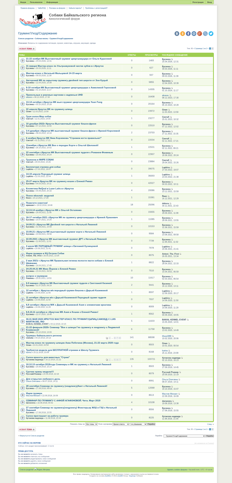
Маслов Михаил (33, 396)
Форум (23, 2)
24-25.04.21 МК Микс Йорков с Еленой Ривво (51, 269)
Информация (52, 2)
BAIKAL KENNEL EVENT (37, 324)
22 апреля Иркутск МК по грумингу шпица (49, 109)
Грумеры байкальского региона (44, 335)
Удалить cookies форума (177, 470)
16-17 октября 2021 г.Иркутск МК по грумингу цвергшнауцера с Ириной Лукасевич (72, 217)
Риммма (30, 278)
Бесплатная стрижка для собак (43, 167)
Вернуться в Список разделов (32, 436)
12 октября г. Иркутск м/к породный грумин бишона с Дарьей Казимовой (67, 290)
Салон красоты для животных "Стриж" (48, 357)
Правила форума (27, 8)
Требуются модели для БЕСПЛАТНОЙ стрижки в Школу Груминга (62, 350)
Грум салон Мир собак (38, 116)
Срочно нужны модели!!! (40, 371)
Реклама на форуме (57, 8)
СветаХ (29, 119)
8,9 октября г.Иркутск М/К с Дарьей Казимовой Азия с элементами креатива (68, 304)
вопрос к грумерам (36, 276)
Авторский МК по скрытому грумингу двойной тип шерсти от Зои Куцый (67, 80)
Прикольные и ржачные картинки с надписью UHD (54, 95)
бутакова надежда (34, 360)
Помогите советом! (37, 203)
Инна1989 (166, 336)
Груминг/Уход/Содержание (37, 33)
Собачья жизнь (41, 38)
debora (165, 203)
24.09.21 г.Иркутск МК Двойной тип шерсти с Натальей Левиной (61, 224)
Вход (209, 2)
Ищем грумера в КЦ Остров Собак (45, 253)
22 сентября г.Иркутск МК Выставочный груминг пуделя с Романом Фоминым (69, 152)
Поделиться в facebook (188, 33)
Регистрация (198, 2)
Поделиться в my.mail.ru (194, 33)
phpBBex (108, 476)
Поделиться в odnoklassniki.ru (182, 33)
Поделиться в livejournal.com (205, 33)
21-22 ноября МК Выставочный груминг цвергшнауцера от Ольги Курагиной (69, 58)
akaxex (29, 97)
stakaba (29, 338)
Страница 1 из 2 (200, 48)
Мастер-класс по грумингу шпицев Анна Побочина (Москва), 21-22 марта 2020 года (72, 343)
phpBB (120, 476)
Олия (28, 111)
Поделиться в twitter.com (211, 33)
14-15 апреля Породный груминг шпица (48, 174)
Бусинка (30, 61)
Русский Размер (33, 374)
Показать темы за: (77, 424)
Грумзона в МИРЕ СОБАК (40, 159)
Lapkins (29, 169)
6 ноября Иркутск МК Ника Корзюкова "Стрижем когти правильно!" (64, 138)
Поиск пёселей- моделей (40, 195)
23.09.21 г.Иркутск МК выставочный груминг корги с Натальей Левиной (66, 231)
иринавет (30, 205)
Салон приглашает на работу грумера (47, 416)
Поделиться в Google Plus (199, 33)
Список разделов (25, 38)
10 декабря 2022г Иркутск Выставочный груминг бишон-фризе (61, 123)
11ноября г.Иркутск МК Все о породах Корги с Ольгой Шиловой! (62, 145)
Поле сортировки (105, 424)
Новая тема (23, 48)
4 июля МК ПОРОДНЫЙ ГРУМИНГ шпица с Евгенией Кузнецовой (62, 246)
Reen (28, 198)
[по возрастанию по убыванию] (143, 424)
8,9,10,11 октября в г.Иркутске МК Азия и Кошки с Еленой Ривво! (62, 312)
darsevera (30, 403)
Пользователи (36, 2)
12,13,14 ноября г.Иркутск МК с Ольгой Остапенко (54, 210)
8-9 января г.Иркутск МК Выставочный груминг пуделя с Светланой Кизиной (69, 283)
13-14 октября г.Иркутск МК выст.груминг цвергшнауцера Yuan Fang (64, 102)
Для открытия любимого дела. (43, 379)
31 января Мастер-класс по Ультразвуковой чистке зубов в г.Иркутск (65, 66)
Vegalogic (132, 476)
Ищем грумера (34, 393)
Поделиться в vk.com (177, 33)
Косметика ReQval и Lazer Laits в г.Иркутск (50, 188)
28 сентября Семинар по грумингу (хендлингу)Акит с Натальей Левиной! (66, 386)
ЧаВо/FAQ (42, 8)
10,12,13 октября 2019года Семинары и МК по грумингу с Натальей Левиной (68, 364)
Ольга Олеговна (33, 381)
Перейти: (158, 436)
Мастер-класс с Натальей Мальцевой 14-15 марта (54, 73)
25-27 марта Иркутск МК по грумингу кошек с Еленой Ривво (59, 181)
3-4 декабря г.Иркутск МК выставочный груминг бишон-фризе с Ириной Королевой (73, 131)
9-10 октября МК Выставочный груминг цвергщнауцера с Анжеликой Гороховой (71, 87)
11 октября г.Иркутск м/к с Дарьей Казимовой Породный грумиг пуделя (66, 297)
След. (209, 424)
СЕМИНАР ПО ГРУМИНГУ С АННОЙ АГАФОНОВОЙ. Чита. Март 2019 (63, 400)
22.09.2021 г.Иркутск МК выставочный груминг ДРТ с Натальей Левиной (66, 239)
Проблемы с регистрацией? (96, 8)
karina (28, 352)
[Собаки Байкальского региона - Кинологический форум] (33, 20)
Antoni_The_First (34, 256)
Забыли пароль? (75, 8)
